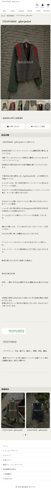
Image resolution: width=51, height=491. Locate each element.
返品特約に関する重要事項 (13, 118)
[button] (37, 5)
